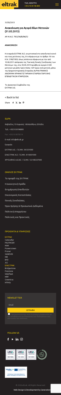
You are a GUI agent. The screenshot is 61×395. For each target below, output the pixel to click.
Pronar (8, 251)
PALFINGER (10, 243)
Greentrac (9, 280)
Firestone (9, 271)
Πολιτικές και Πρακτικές (17, 217)
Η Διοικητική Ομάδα (15, 184)
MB (6, 257)
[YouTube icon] (12, 340)
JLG (6, 262)
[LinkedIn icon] (17, 340)
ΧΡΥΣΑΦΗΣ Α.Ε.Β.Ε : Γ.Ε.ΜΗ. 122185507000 (23, 160)
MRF (7, 277)
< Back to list (12, 97)
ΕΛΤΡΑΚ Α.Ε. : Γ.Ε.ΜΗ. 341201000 (19, 150)
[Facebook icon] (8, 340)
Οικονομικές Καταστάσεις (18, 195)
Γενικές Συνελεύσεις (15, 200)
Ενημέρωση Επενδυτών (17, 189)
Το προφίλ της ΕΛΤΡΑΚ (16, 178)
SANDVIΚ (9, 254)
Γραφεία (8, 145)
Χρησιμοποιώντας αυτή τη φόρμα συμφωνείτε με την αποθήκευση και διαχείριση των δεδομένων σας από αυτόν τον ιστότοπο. (29, 316)
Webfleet (9, 274)
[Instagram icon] (21, 340)
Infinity (8, 282)
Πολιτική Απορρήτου (15, 211)
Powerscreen (10, 248)
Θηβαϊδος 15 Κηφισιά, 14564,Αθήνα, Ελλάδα (24, 124)
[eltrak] (9, 3)
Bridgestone (10, 268)
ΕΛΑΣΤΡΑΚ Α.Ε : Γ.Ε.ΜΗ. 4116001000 (20, 155)
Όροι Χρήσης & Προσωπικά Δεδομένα (24, 206)
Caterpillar (9, 240)
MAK (7, 245)
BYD (6, 260)
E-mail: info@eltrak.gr (14, 139)
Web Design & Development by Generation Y (33, 390)
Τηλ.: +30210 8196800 (14, 129)
